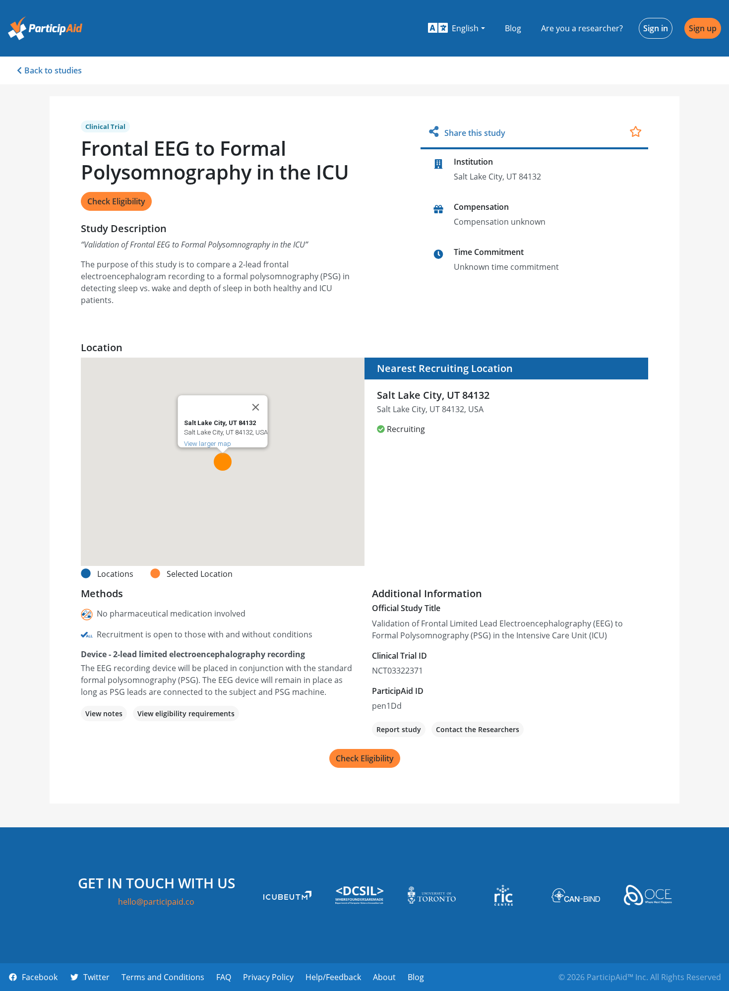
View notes (103, 713)
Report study (398, 729)
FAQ (223, 977)
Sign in (655, 28)
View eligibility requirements (186, 713)
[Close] (256, 407)
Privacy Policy (268, 977)
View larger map (207, 443)
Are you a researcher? (582, 28)
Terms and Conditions (163, 977)
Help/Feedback (333, 977)
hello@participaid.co (156, 901)
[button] (456, 28)
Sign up (703, 28)
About (384, 977)
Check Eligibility (116, 201)
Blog (513, 28)
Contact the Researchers (477, 729)
